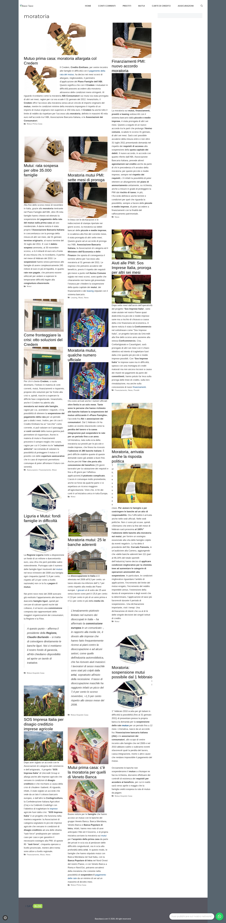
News (117, 217)
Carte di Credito (161, 5)
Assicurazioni (186, 5)
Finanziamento (121, 390)
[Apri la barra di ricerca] (201, 6)
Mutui (141, 5)
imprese (54, 808)
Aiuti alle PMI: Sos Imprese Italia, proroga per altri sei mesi (131, 268)
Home (88, 5)
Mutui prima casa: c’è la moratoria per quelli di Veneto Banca (87, 772)
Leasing (74, 298)
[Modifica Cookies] (5, 917)
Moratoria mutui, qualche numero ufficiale (82, 355)
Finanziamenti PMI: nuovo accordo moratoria (128, 66)
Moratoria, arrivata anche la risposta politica (128, 456)
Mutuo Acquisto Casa (35, 673)
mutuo (59, 569)
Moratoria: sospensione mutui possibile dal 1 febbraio (132, 672)
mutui (103, 835)
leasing (90, 291)
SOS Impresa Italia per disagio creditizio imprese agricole (44, 724)
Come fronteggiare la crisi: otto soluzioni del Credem (43, 340)
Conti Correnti (107, 5)
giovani (81, 590)
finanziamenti (139, 387)
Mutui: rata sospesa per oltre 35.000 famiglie (41, 170)
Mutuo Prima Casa (34, 124)
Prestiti (127, 5)
